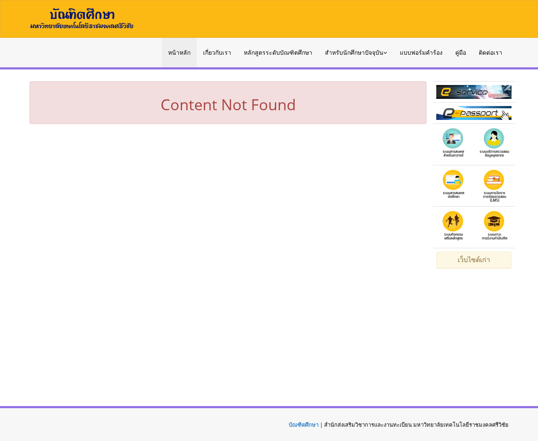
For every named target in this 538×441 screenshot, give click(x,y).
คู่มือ (460, 52)
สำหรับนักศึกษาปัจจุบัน (354, 52)
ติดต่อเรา (490, 52)
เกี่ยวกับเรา (217, 52)
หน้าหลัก (179, 52)
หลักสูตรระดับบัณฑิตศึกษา (278, 52)
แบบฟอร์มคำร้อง (421, 52)
